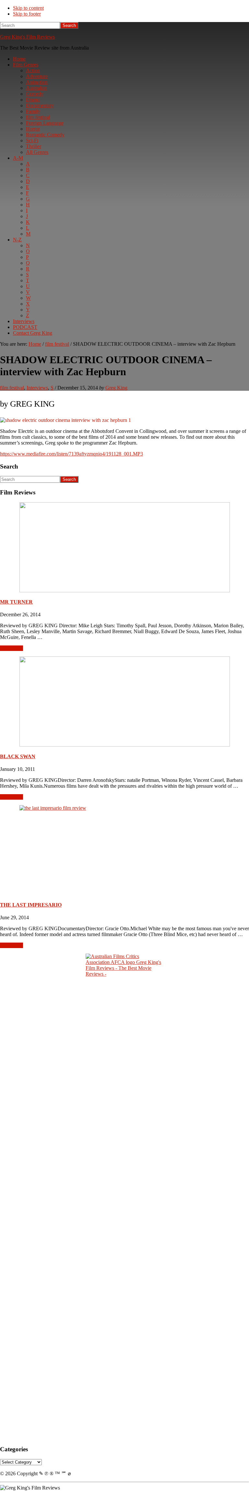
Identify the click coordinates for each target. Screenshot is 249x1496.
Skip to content (28, 8)
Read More (11, 648)
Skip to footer (27, 14)
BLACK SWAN (17, 756)
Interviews (37, 387)
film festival (12, 387)
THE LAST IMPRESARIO (31, 905)
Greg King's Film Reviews (27, 37)
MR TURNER (16, 602)
